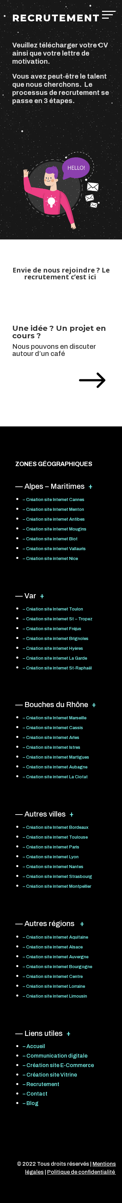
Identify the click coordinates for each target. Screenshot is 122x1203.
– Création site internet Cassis (53, 727)
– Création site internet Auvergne (55, 957)
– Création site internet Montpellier (57, 886)
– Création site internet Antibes (54, 519)
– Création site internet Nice (50, 558)
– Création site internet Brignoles (55, 638)
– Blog (30, 1103)
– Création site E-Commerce (58, 1065)
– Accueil (34, 1046)
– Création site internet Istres (51, 747)
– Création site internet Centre (53, 976)
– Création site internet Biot (50, 539)
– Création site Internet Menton (53, 509)
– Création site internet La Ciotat (55, 777)
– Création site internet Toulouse (55, 837)
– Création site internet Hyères (53, 648)
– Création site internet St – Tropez (58, 619)
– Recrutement (41, 1084)
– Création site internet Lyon (51, 857)
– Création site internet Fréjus (52, 628)
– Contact (35, 1094)
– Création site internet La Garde (55, 658)
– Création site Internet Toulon (53, 609)
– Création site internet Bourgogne (57, 966)
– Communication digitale (55, 1056)
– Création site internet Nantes (53, 866)
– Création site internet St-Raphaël (57, 668)
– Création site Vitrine (50, 1075)
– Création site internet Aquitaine (55, 937)
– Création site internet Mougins (54, 529)
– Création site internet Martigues (56, 757)
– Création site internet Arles (51, 737)
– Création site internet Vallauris (54, 548)
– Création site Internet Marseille (54, 718)
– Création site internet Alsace (53, 947)
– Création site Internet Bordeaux (55, 827)
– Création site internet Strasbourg (57, 876)
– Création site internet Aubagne (55, 767)
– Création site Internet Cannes (53, 499)
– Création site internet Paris (51, 847)
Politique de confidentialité (81, 1172)
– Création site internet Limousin (55, 996)
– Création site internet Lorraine (54, 986)
